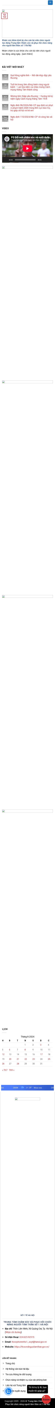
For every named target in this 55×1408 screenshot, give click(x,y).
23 (33, 1059)
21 (18, 1059)
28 (18, 1064)
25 (49, 1059)
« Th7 (4, 1070)
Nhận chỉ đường (13, 1332)
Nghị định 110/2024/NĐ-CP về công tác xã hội (31, 118)
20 (10, 1059)
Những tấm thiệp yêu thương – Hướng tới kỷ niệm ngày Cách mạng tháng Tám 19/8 (31, 97)
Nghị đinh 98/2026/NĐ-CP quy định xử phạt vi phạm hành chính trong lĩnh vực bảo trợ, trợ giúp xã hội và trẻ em (31, 108)
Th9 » (11, 1070)
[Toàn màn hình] (49, 159)
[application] (27, 148)
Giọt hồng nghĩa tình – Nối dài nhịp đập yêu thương (30, 76)
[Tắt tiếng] (45, 159)
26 (3, 1064)
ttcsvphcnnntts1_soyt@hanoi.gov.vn (29, 1342)
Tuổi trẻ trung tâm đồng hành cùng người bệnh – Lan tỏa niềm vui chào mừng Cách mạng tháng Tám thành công (30, 87)
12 (3, 1054)
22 (26, 1059)
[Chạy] (6, 159)
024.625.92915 (26, 1337)
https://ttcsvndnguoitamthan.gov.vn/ (32, 1346)
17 (41, 1054)
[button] (50, 2)
